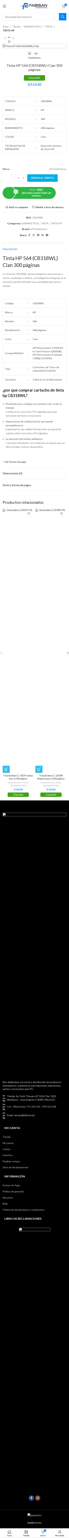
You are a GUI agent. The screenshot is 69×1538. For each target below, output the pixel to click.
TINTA (49, 26)
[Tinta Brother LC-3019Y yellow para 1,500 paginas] (18, 641)
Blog (5, 1203)
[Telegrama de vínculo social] (47, 235)
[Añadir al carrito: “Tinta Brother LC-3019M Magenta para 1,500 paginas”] (38, 769)
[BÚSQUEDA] (62, 16)
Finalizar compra (11, 1161)
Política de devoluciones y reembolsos (24, 1209)
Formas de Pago (11, 1185)
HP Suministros (38, 228)
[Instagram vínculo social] (37, 1498)
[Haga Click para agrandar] (9, 42)
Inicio (6, 26)
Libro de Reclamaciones (15, 1167)
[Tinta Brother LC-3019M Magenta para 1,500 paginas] (50, 641)
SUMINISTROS (32, 26)
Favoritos (8, 1155)
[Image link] (34, 944)
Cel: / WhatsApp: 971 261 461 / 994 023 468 (31, 1106)
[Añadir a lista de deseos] (29, 513)
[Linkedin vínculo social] (43, 235)
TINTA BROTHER (18, 785)
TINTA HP (9, 30)
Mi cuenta (8, 1142)
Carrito (6, 1149)
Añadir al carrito (42, 177)
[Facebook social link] (29, 235)
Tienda (16, 26)
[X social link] (33, 235)
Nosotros (8, 1197)
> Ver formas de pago (14, 461)
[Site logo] (34, 5)
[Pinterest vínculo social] (38, 235)
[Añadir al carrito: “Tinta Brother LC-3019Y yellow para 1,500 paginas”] (6, 769)
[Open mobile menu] (4, 6)
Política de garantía (13, 1191)
